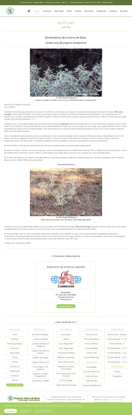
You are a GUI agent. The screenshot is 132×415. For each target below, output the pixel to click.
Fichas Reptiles (91, 348)
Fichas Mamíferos (91, 339)
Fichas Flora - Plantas (117, 334)
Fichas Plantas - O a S (117, 357)
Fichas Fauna (91, 334)
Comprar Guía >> (26, 3)
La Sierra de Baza (40, 339)
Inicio (15, 334)
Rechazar (25, 411)
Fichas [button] (69, 11)
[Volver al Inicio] (9, 11)
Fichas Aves (91, 353)
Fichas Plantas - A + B (117, 339)
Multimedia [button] (101, 11)
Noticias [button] (36, 11)
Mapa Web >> (39, 3)
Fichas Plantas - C (117, 344)
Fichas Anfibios (91, 344)
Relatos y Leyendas (66, 357)
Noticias (14, 339)
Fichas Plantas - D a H (117, 348)
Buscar (15, 380)
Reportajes (59, 11)
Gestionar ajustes (44, 411)
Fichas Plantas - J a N (117, 353)
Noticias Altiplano (15, 344)
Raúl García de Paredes (116, 399)
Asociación (15, 366)
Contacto (113, 11)
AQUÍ (33, 119)
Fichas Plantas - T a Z (117, 362)
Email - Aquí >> (62, 3)
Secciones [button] (47, 11)
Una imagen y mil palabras (40, 368)
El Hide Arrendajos (40, 334)
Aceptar (10, 411)
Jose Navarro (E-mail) (116, 402)
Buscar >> (50, 3)
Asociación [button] (88, 11)
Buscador (124, 11)
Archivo (78, 11)
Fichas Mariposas (91, 357)
